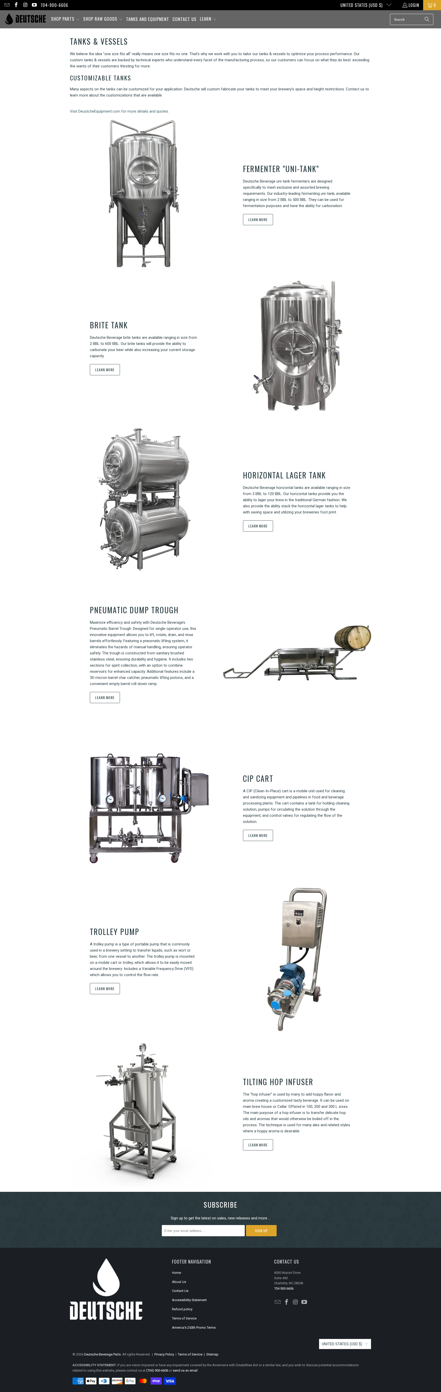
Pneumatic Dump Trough (134, 610)
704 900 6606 (283, 1288)
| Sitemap (210, 1354)
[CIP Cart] (144, 806)
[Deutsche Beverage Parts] (25, 19)
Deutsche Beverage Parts (102, 1354)
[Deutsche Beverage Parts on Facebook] (16, 5)
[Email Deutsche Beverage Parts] (6, 5)
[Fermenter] (144, 193)
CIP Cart (258, 778)
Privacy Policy (164, 1354)
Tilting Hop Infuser (278, 1081)
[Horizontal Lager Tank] (144, 500)
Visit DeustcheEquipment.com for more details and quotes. (119, 111)
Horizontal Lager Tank (284, 475)
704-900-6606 (54, 5)
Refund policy (182, 1309)
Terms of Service (184, 1318)
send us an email (185, 1370)
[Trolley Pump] (297, 959)
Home (176, 1273)
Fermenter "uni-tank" (281, 168)
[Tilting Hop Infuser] (144, 1113)
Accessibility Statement (189, 1300)
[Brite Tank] (297, 347)
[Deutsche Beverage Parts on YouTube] (34, 5)
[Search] (427, 19)
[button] (65, 19)
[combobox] (411, 19)
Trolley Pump (114, 931)
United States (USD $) (362, 5)
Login (414, 5)
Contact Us (180, 1291)
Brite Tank (109, 325)
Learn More (258, 219)
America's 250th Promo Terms (194, 1327)
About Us (179, 1282)
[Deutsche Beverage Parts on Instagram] (25, 5)
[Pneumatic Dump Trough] (297, 653)
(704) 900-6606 (157, 1370)
